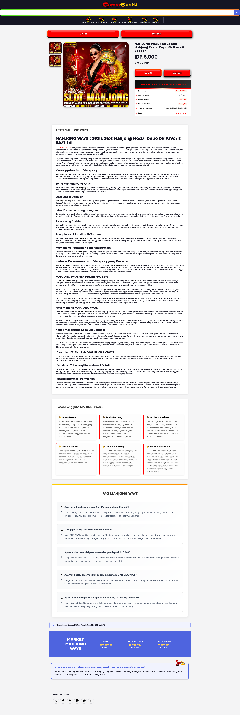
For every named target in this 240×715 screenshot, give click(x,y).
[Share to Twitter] (56, 700)
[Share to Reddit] (84, 700)
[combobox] (117, 12)
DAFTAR (156, 33)
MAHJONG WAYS (63, 148)
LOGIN (83, 33)
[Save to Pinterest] (77, 700)
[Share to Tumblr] (91, 700)
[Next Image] (127, 75)
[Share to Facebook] (63, 700)
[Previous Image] (65, 75)
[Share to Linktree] (70, 700)
